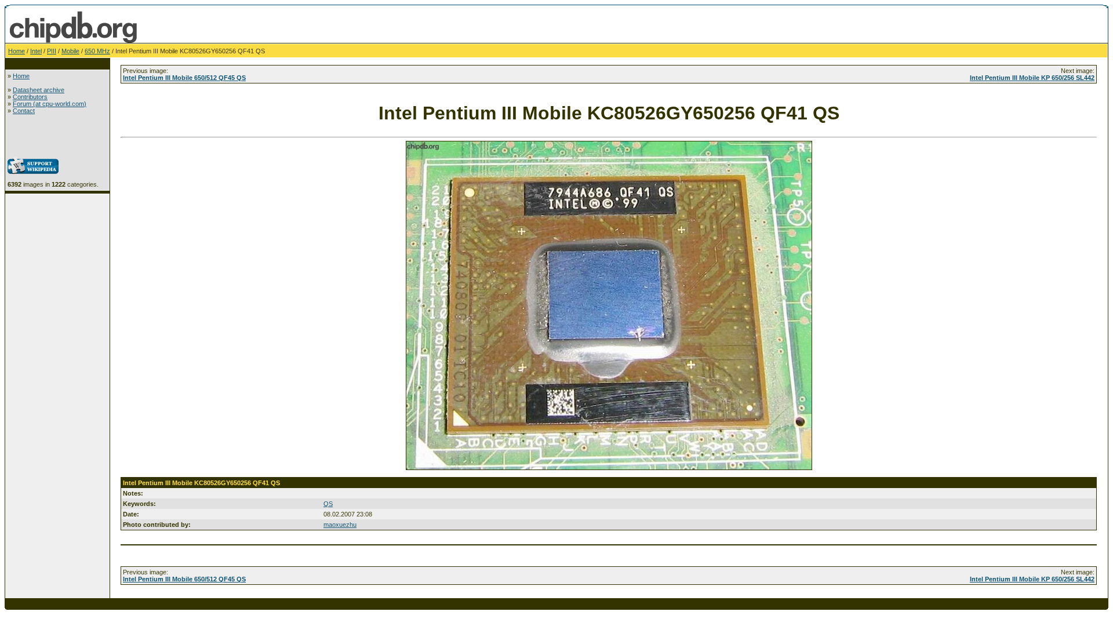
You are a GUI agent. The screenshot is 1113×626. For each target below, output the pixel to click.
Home (16, 51)
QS (328, 503)
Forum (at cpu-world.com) (49, 103)
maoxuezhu (340, 524)
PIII (51, 51)
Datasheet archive (38, 89)
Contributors (30, 96)
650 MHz (97, 51)
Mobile (70, 51)
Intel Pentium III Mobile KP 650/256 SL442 (1032, 77)
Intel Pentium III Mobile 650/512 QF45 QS (184, 77)
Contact (24, 110)
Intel (36, 51)
